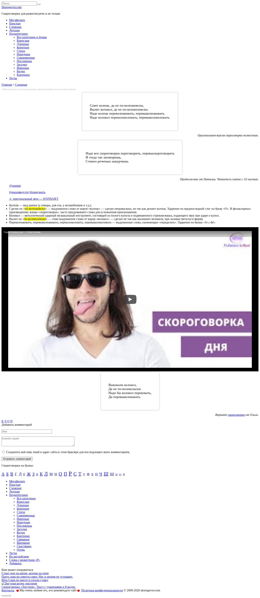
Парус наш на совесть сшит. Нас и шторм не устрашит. (37, 576)
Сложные (15, 26)
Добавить (15, 563)
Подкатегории (18, 33)
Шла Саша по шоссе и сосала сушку (25, 580)
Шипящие (23, 542)
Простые (15, 23)
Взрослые (23, 40)
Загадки (22, 64)
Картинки (23, 74)
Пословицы (24, 61)
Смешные (23, 539)
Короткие (23, 47)
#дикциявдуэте (19, 192)
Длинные (23, 44)
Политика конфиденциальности (102, 590)
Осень (21, 549)
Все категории (26, 498)
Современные (26, 57)
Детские (14, 30)
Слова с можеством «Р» (24, 560)
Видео (21, 71)
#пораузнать (37, 192)
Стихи (21, 50)
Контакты (8, 590)
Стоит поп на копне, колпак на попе (25, 573)
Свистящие (24, 546)
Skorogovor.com (12, 7)
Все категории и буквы (32, 37)
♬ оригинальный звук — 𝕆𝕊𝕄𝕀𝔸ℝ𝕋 (33, 198)
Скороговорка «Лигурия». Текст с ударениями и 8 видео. (39, 587)
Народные (23, 54)
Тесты (13, 78)
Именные (23, 68)
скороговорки (236, 414)
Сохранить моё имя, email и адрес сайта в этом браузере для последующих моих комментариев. (68, 452)
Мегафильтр (17, 20)
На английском (19, 556)
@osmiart (15, 185)
